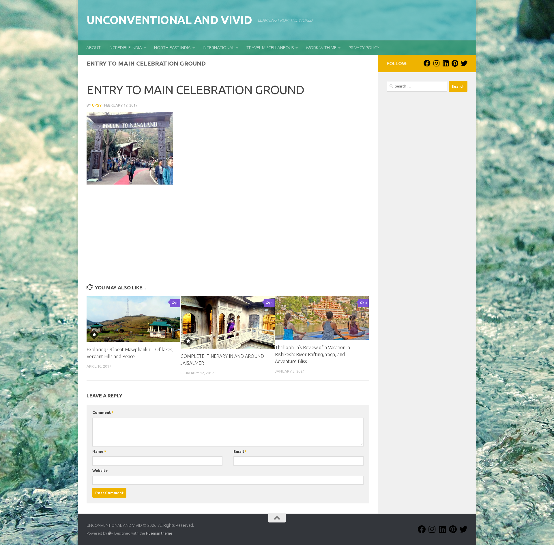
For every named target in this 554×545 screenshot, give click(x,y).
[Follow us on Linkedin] (445, 63)
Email (240, 451)
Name (99, 451)
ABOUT (93, 47)
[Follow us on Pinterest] (454, 63)
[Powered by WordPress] (109, 533)
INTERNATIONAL (218, 47)
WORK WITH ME (321, 47)
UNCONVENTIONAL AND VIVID (169, 19)
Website (100, 470)
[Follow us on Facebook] (427, 63)
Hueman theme (159, 533)
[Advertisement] (227, 238)
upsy (97, 105)
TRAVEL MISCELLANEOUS (270, 47)
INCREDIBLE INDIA (125, 47)
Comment (103, 412)
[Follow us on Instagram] (436, 63)
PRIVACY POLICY (364, 47)
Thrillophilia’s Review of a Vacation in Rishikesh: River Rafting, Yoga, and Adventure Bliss (312, 354)
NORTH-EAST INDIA (172, 47)
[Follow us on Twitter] (464, 63)
